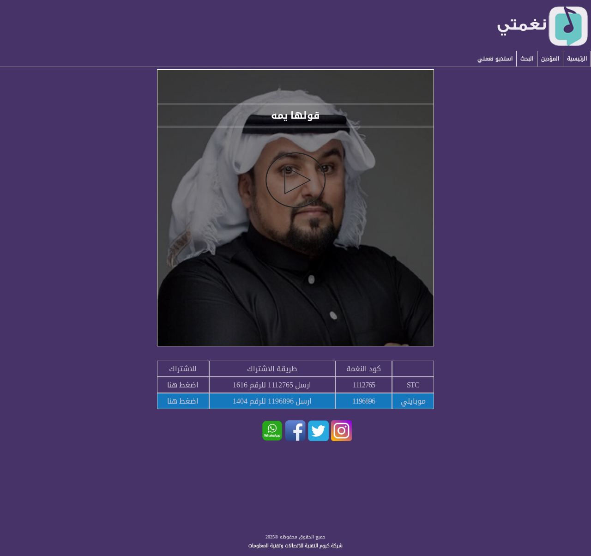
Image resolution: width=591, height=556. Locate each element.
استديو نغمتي (495, 59)
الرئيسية (577, 59)
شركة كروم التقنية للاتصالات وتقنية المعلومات (295, 545)
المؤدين (550, 59)
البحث (526, 59)
